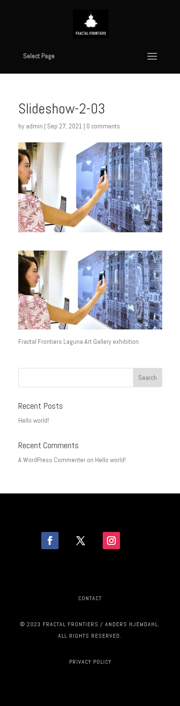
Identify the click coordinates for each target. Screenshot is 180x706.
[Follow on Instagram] (111, 540)
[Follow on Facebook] (50, 540)
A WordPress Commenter (51, 459)
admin (34, 126)
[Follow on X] (80, 540)
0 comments (103, 126)
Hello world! (33, 420)
